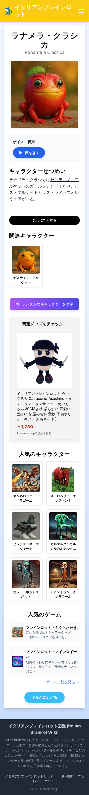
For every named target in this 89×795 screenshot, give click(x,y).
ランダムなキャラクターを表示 (47, 304)
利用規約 (67, 776)
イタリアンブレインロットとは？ (29, 776)
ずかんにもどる (44, 697)
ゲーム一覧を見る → (63, 682)
